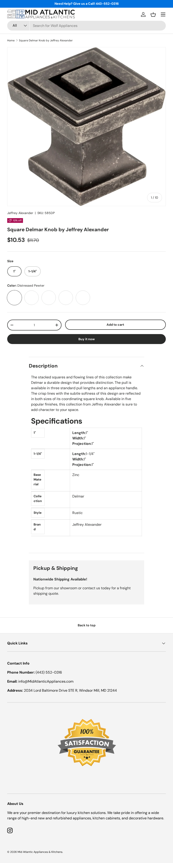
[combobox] (86, 26)
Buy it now (86, 339)
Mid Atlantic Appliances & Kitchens (40, 852)
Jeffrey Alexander (20, 213)
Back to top (87, 625)
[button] (153, 14)
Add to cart (115, 325)
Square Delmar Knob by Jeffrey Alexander (46, 40)
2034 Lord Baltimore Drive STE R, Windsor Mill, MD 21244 (70, 690)
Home (11, 40)
